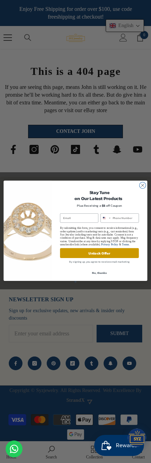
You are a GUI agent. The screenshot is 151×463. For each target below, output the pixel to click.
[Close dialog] (142, 185)
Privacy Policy (109, 244)
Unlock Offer (99, 253)
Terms (125, 244)
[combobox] (106, 217)
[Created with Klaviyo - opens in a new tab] (75, 282)
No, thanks (99, 272)
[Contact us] (14, 449)
